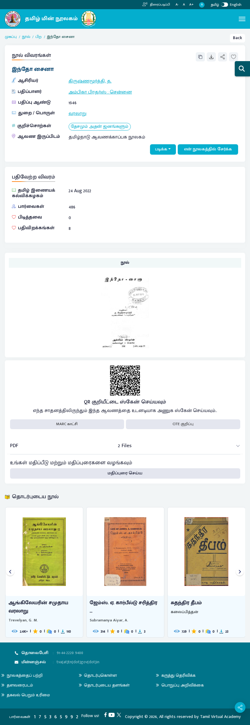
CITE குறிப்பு (183, 424)
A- (177, 4)
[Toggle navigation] (242, 19)
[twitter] (120, 714)
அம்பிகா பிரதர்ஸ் (87, 92)
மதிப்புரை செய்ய (125, 473)
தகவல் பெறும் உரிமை (28, 695)
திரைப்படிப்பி (159, 4)
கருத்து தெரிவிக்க (178, 675)
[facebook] (106, 714)
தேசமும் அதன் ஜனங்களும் (99, 126)
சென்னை (121, 92)
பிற (38, 37)
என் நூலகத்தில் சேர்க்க (208, 149)
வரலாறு (78, 113)
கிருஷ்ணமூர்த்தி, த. (90, 81)
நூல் (26, 37)
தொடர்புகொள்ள (100, 675)
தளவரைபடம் (20, 685)
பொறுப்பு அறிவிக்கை (182, 685)
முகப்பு (11, 37)
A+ (191, 4)
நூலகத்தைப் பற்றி (25, 675)
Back (237, 38)
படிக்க (161, 149)
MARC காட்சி (67, 424)
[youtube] (113, 714)
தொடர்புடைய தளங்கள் (107, 685)
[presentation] (10, 572)
